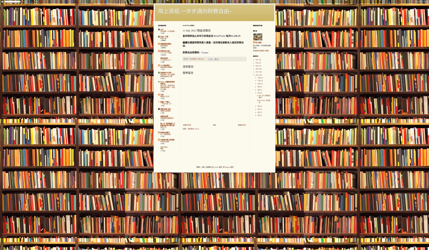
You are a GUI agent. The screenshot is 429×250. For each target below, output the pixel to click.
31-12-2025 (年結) (166, 53)
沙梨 (162, 94)
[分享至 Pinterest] (218, 59)
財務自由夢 (164, 116)
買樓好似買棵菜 (165, 111)
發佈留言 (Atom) (193, 129)
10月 (259, 84)
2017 (257, 60)
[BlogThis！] (211, 59)
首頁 (214, 125)
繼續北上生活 (164, 96)
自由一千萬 (164, 36)
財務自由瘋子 (165, 132)
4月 (258, 112)
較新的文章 (187, 125)
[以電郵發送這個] (209, 59)
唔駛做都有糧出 (165, 44)
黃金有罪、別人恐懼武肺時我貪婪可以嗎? (167, 75)
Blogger (227, 167)
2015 (257, 66)
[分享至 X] (213, 59)
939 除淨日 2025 (165, 60)
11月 (259, 81)
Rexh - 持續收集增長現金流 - (167, 83)
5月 (258, 109)
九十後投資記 (165, 65)
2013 (257, 72)
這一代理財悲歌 (165, 134)
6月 (258, 106)
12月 (259, 78)
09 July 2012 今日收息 (263, 101)
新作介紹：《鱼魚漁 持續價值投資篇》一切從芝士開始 (167, 87)
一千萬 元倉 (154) (166, 104)
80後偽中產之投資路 (167, 140)
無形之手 (163, 127)
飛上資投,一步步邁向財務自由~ (195, 11)
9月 (258, 87)
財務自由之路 (165, 51)
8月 (258, 90)
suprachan (163, 147)
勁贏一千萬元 (165, 102)
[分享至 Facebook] (215, 59)
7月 (258, 93)
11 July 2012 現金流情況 (263, 96)
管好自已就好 (164, 142)
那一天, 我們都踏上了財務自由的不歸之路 (167, 124)
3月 (258, 115)
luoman (216, 167)
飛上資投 (258, 42)
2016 (257, 63)
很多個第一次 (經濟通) (167, 31)
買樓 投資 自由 (165, 109)
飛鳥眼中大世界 (165, 72)
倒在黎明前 (164, 46)
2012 (257, 75)
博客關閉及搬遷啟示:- (167, 118)
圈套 (161, 149)
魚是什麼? (163, 38)
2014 (257, 69)
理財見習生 (164, 58)
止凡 (162, 29)
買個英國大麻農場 (166, 67)
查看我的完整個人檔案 (261, 51)
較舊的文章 (242, 125)
